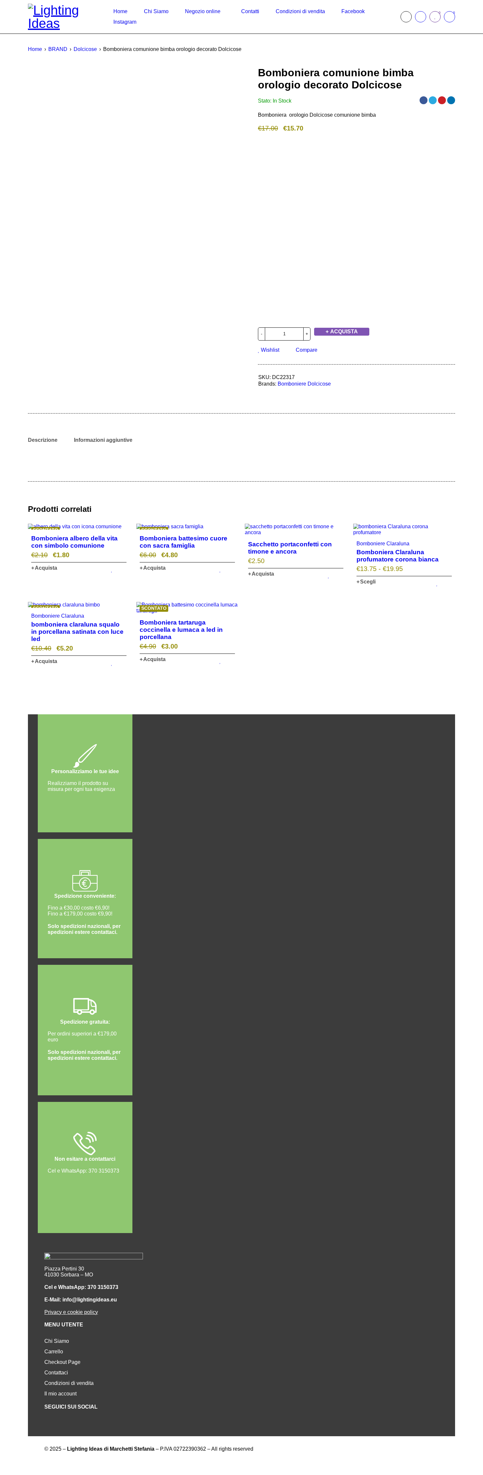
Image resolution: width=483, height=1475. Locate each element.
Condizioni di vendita (69, 1383)
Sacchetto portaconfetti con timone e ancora (290, 548)
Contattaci (56, 1372)
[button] (44, 568)
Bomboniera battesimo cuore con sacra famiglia (183, 542)
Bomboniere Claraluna (382, 543)
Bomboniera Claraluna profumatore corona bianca (397, 556)
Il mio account (60, 1393)
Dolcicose (85, 49)
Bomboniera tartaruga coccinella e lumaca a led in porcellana (181, 629)
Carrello (53, 1351)
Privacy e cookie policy (71, 1312)
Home (35, 49)
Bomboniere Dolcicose (304, 384)
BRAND (57, 49)
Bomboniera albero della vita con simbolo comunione (74, 542)
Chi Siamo (56, 1341)
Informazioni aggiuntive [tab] (103, 440)
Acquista (344, 331)
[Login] (420, 16)
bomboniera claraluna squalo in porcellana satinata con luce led (77, 631)
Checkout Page (62, 1362)
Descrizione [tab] (43, 440)
